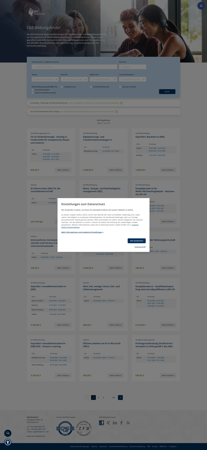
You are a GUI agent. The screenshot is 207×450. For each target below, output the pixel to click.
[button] (8, 442)
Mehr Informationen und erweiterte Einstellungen (81, 232)
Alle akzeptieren (136, 241)
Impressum (139, 247)
